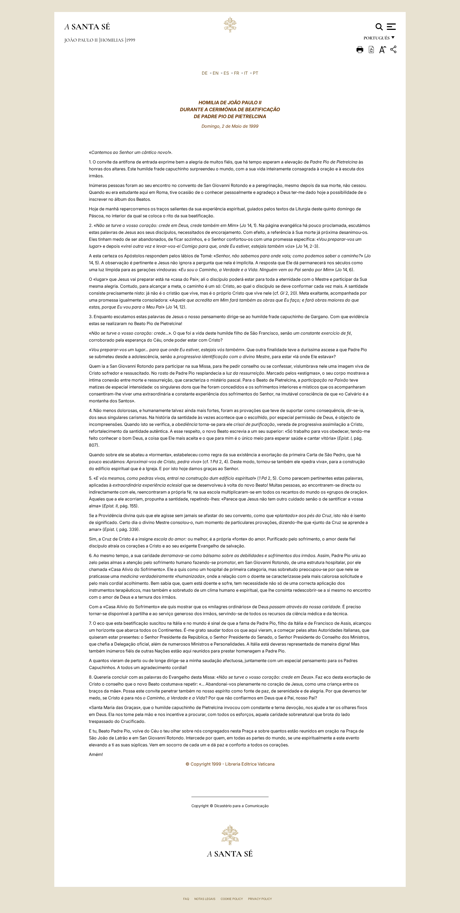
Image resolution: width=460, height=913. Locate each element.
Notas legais (204, 899)
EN (216, 73)
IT (246, 73)
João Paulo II (81, 40)
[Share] (394, 50)
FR (236, 73)
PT (255, 73)
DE (205, 73)
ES (226, 73)
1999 (130, 40)
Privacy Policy (260, 899)
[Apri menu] (390, 26)
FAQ (186, 899)
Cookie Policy (232, 899)
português (376, 39)
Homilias (112, 40)
